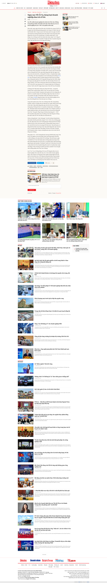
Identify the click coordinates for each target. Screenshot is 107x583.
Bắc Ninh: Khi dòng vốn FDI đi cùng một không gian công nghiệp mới (51, 466)
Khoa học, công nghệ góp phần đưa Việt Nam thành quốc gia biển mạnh (52, 349)
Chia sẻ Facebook (32, 162)
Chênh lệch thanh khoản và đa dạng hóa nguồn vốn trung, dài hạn (52, 273)
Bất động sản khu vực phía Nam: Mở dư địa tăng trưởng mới (52, 478)
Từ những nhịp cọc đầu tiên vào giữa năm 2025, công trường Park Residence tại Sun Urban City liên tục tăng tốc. (52, 534)
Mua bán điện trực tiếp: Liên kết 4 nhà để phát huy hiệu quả (52, 490)
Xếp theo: (50, 193)
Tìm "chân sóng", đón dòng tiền (74, 219)
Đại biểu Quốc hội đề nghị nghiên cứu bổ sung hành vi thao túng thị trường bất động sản (51, 261)
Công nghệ (50, 566)
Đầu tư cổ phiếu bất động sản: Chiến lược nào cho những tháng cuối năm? (76, 240)
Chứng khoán (45, 12)
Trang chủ (29, 12)
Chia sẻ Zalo (41, 162)
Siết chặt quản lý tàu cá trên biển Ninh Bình (47, 389)
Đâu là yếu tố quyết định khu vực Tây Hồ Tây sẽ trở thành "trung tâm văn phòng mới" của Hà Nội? (51, 504)
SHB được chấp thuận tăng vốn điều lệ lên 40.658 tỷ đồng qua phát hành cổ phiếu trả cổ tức (50, 176)
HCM (41, 167)
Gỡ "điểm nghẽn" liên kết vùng (43, 364)
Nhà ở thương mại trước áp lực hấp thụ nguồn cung (49, 298)
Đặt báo (90, 3)
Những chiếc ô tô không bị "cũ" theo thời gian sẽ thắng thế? (52, 376)
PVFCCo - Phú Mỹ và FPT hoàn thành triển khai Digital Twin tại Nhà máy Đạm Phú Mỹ (52, 402)
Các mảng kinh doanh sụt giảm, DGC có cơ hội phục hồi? (29, 240)
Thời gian (53, 193)
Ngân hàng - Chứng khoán (37, 12)
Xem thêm (44, 554)
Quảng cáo (97, 3)
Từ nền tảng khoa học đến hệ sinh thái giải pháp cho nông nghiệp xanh (51, 440)
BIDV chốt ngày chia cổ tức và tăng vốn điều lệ (74, 17)
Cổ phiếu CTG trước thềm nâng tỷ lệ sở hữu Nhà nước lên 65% (29, 219)
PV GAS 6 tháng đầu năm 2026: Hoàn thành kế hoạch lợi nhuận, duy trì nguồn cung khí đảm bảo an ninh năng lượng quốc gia (52, 516)
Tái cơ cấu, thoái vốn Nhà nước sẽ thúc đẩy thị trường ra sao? (53, 219)
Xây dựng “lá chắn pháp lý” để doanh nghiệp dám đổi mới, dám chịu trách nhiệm (53, 286)
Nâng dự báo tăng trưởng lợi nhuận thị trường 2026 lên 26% (52, 336)
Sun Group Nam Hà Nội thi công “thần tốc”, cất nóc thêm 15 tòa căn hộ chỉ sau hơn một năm (53, 529)
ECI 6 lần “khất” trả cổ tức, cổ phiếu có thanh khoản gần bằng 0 (74, 28)
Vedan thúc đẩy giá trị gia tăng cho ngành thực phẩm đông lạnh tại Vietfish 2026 (51, 415)
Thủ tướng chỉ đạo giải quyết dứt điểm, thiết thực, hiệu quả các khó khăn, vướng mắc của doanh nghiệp (52, 248)
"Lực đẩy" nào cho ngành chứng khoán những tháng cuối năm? (52, 240)
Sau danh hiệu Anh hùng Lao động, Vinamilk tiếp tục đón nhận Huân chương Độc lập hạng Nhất (53, 542)
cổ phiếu (35, 97)
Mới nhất (4, 3)
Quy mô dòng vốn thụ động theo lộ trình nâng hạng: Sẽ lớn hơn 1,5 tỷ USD (51, 453)
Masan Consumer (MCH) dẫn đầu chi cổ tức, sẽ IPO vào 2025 (73, 23)
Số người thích (58, 193)
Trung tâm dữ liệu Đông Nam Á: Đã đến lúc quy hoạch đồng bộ (52, 311)
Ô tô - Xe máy (56, 566)
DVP (38, 167)
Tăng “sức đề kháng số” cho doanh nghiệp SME (48, 323)
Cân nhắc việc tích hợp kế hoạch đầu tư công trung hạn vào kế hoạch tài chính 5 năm (52, 428)
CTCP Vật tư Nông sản (33, 167)
